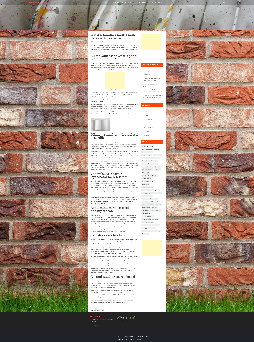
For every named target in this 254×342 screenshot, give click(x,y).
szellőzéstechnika (146, 213)
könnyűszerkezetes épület (148, 181)
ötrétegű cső (145, 233)
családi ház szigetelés (147, 149)
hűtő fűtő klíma (145, 172)
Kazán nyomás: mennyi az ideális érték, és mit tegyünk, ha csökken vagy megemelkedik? (152, 72)
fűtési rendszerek (155, 157)
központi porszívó (155, 190)
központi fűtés (145, 184)
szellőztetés (145, 210)
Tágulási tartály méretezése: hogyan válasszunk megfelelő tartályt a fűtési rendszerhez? (153, 97)
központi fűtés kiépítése (147, 187)
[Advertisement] (115, 80)
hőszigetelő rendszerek (147, 169)
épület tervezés (145, 230)
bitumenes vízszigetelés (147, 146)
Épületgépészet (37, 2)
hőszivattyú (157, 169)
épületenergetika (146, 225)
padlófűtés (144, 201)
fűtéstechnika (154, 160)
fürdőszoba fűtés (157, 155)
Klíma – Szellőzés (144, 2)
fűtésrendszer (145, 160)
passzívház (158, 204)
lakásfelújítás (158, 193)
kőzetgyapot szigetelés (147, 193)
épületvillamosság (156, 230)
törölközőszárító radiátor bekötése (150, 219)
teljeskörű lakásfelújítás (147, 216)
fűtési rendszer (145, 157)
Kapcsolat (95, 325)
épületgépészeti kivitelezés (148, 228)
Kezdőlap (108, 2)
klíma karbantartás (146, 178)
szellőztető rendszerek (155, 210)
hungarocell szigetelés (147, 166)
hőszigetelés (158, 166)
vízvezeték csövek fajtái (147, 222)
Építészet (146, 115)
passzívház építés (146, 207)
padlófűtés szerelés (153, 201)
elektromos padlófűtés (147, 152)
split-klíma (154, 207)
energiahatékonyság (146, 155)
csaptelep (156, 149)
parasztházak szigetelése (148, 204)
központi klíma (145, 190)
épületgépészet (156, 225)
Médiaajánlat (96, 329)
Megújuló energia (157, 2)
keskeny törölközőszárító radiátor (150, 175)
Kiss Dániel (100, 41)
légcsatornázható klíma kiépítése (149, 198)
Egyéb (145, 111)
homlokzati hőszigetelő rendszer (149, 163)
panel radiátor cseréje (99, 310)
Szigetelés (128, 2)
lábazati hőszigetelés (147, 195)
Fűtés (135, 2)
